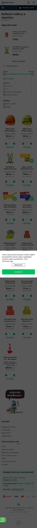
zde (11, 261)
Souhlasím (18, 272)
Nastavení (18, 265)
